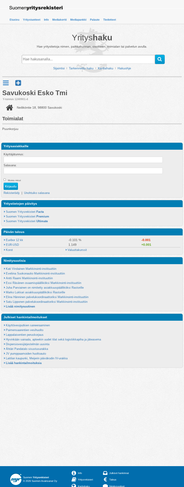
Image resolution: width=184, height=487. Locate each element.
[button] (18, 82)
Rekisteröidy (12, 193)
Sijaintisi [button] (59, 68)
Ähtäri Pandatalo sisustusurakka (27, 349)
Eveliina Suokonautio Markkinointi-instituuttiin (35, 273)
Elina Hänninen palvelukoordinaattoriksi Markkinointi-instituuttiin (47, 297)
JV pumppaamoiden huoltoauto (26, 353)
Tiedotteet (109, 19)
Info (46, 19)
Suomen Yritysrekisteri (25, 211)
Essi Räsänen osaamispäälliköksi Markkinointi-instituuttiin (43, 283)
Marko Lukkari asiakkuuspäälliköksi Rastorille (35, 292)
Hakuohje (124, 68)
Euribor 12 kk (14, 240)
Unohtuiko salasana (37, 193)
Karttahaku (105, 68)
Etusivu (14, 19)
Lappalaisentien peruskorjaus (25, 334)
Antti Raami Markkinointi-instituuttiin (29, 278)
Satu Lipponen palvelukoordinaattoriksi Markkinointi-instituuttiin (47, 301)
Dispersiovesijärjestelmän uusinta (27, 344)
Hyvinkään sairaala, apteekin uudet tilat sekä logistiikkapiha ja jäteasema (53, 339)
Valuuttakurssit (77, 250)
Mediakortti (59, 19)
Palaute (95, 19)
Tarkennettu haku (81, 68)
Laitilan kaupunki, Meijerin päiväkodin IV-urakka (37, 358)
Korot (9, 250)
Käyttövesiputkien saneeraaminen (28, 325)
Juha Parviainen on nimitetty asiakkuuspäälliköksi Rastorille (45, 287)
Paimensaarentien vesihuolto (24, 330)
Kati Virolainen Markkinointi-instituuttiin (31, 268)
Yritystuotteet (31, 19)
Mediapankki (78, 19)
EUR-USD (12, 244)
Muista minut (14, 180)
